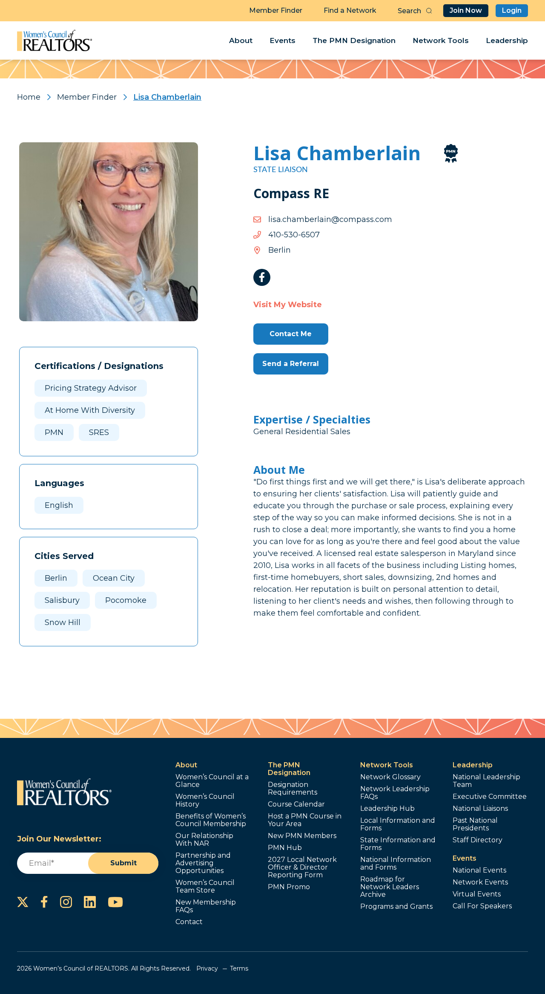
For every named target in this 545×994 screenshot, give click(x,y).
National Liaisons (480, 808)
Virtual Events (477, 894)
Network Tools (441, 40)
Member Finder (275, 10)
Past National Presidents (475, 824)
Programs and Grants (396, 906)
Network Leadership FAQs (395, 793)
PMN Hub (285, 848)
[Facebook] (261, 277)
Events (282, 40)
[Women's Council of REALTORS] (54, 40)
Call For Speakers (482, 906)
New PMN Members (302, 836)
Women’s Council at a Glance (212, 781)
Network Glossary (390, 777)
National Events (479, 870)
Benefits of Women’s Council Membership (210, 820)
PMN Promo (289, 887)
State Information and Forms (398, 844)
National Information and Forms (395, 863)
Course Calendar (296, 804)
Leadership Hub (387, 808)
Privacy (207, 968)
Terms (239, 968)
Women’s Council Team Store (205, 886)
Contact (189, 922)
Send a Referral (290, 364)
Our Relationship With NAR (204, 839)
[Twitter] (23, 902)
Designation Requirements (292, 788)
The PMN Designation (354, 40)
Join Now (466, 10)
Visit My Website (287, 304)
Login (512, 10)
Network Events (480, 882)
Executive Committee (490, 797)
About (240, 40)
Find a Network (350, 10)
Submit (123, 863)
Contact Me (291, 334)
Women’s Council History (205, 800)
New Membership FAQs (205, 906)
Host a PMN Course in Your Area (304, 820)
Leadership (507, 40)
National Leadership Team (486, 781)
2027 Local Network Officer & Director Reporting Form (302, 867)
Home (28, 97)
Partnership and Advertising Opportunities (203, 863)
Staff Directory (477, 840)
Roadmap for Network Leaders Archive (389, 887)
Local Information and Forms (397, 824)
